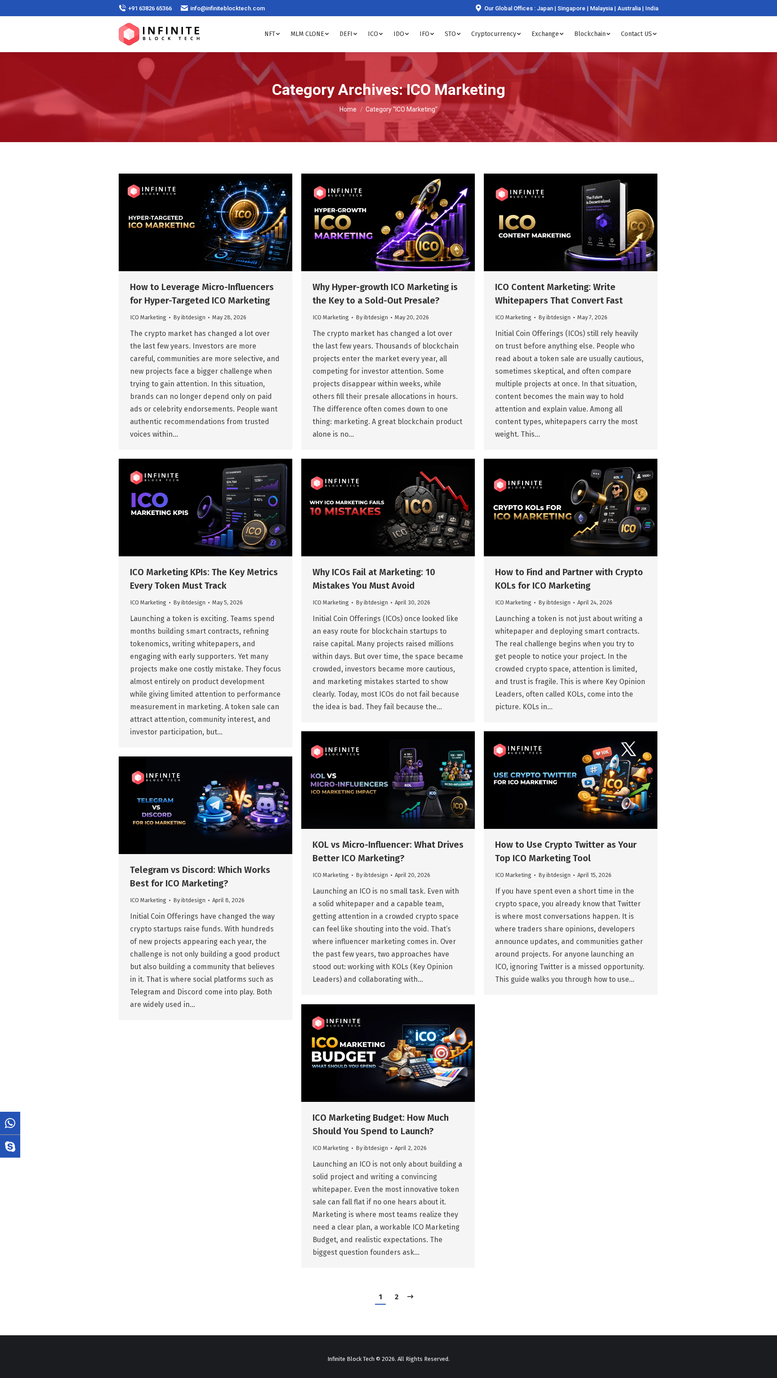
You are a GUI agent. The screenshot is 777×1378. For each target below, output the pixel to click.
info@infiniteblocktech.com (227, 8)
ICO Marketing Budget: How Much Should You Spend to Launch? (381, 1124)
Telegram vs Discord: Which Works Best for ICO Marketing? (200, 876)
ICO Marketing (148, 317)
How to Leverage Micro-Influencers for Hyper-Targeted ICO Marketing (202, 294)
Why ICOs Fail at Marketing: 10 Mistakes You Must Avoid (374, 579)
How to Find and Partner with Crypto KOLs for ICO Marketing (569, 579)
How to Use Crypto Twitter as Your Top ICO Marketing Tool (566, 851)
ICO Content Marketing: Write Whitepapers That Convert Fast (559, 294)
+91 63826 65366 (150, 8)
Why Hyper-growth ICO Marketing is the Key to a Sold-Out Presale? (385, 294)
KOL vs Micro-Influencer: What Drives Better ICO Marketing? (388, 851)
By (189, 317)
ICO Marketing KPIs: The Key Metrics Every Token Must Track (204, 579)
